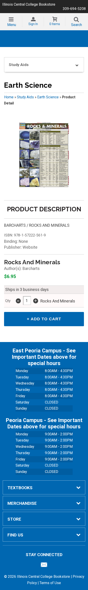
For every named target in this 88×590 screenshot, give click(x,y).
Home (9, 97)
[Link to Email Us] (44, 566)
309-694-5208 (74, 9)
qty (8, 301)
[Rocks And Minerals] (44, 155)
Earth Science (48, 97)
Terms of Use (50, 583)
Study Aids (25, 97)
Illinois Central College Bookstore (28, 4)
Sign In (33, 24)
